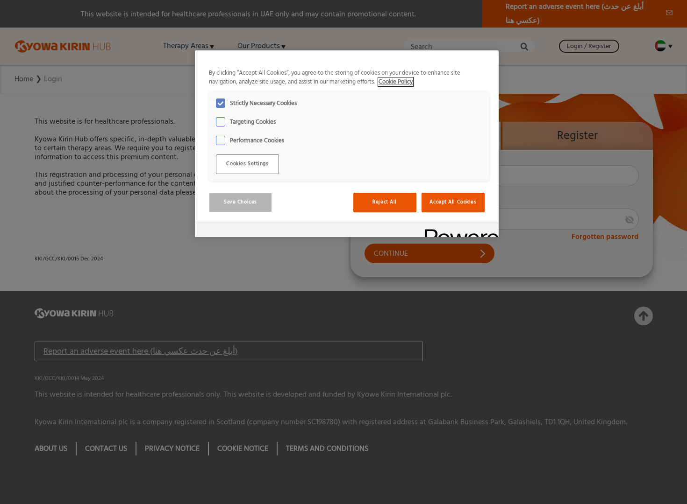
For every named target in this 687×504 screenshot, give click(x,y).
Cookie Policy (396, 82)
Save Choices (240, 202)
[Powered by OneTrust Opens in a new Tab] (458, 231)
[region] (347, 143)
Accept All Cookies (452, 202)
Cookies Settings (247, 164)
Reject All (384, 202)
